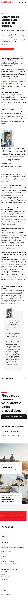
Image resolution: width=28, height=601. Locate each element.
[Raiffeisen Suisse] (6, 2)
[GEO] (22, 515)
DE (2, 590)
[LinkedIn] (2, 527)
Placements (6, 435)
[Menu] (26, 2)
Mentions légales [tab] (7, 378)
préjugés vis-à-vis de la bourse (9, 81)
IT (7, 590)
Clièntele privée (16, 435)
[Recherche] (22, 2)
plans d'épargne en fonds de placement (13, 187)
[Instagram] (9, 527)
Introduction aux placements (10, 431)
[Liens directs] (19, 2)
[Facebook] (6, 527)
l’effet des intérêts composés (16, 235)
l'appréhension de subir (7, 85)
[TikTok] (12, 527)
